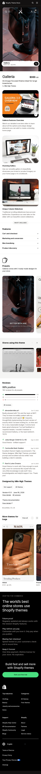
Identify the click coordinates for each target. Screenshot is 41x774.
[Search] (32, 2)
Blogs (4, 734)
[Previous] (32, 342)
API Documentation (9, 726)
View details (6, 495)
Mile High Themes (10, 86)
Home (4, 710)
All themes (19, 487)
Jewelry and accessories (11, 706)
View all (25, 518)
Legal (23, 730)
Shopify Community (9, 730)
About (23, 723)
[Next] (37, 342)
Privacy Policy (7, 755)
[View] (18, 360)
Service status (26, 734)
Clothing (5, 699)
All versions (17, 495)
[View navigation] (37, 2)
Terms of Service (8, 750)
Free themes (25, 702)
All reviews (7, 405)
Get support (8, 487)
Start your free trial (20, 675)
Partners (24, 726)
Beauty (4, 702)
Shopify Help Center (9, 723)
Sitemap (5, 765)
